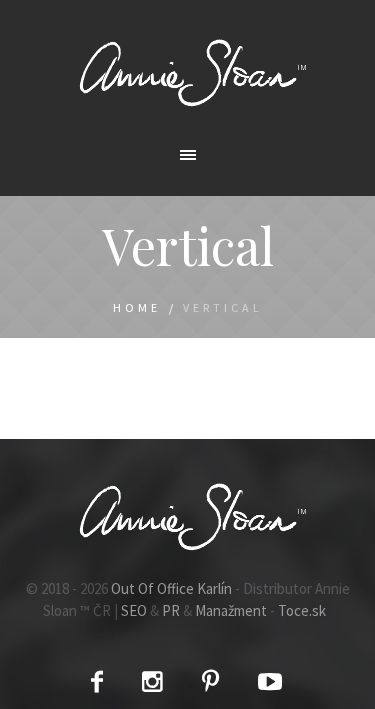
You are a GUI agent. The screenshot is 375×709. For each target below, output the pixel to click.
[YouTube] (270, 682)
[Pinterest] (210, 682)
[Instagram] (152, 682)
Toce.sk (302, 610)
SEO (134, 610)
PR (171, 610)
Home (137, 307)
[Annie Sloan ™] (188, 72)
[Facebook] (97, 682)
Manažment (231, 610)
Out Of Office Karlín (171, 588)
